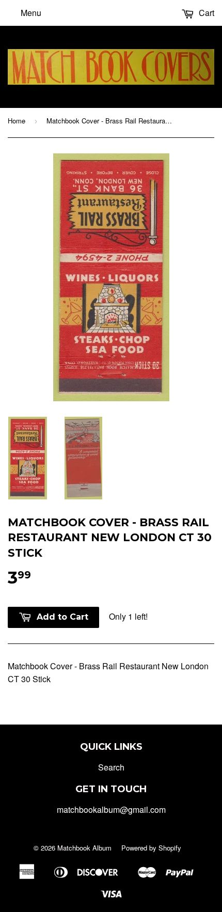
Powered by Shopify (151, 848)
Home (16, 120)
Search (111, 767)
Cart (205, 13)
